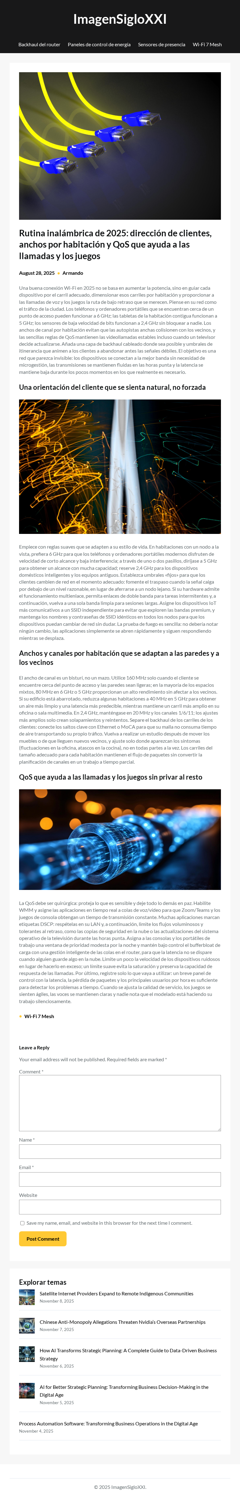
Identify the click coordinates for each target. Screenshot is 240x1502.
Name (27, 1140)
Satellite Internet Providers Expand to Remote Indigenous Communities (116, 1293)
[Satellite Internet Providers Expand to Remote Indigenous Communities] (27, 1298)
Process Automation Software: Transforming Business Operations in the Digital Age (108, 1423)
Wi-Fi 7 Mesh (39, 1016)
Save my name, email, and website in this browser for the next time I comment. (109, 1223)
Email (26, 1167)
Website (28, 1195)
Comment (31, 1071)
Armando (72, 273)
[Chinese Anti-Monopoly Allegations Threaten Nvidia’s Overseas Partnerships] (27, 1327)
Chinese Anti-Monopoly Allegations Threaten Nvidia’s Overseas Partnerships (123, 1322)
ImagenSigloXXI (120, 19)
